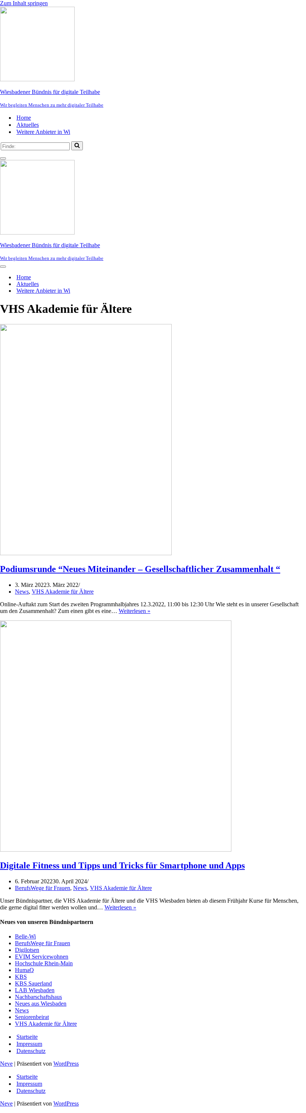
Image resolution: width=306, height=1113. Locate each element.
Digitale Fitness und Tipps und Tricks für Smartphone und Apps (122, 865)
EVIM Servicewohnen (41, 956)
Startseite (27, 1037)
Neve (6, 1063)
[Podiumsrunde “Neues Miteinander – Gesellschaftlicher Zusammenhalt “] (86, 553)
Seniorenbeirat (32, 1017)
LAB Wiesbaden (34, 990)
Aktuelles (27, 125)
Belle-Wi (25, 936)
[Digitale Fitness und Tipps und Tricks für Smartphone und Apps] (115, 849)
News (22, 591)
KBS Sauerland (33, 983)
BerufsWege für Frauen (42, 888)
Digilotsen (27, 950)
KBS (21, 977)
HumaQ (24, 970)
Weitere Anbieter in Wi (43, 132)
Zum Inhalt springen (24, 3)
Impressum (29, 1044)
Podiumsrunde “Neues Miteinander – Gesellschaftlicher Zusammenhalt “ (140, 569)
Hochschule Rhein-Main (44, 963)
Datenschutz (31, 1051)
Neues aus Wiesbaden (40, 1003)
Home (23, 117)
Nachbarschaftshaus (38, 997)
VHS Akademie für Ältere (63, 591)
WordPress (66, 1063)
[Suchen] (77, 145)
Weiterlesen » (134, 611)
